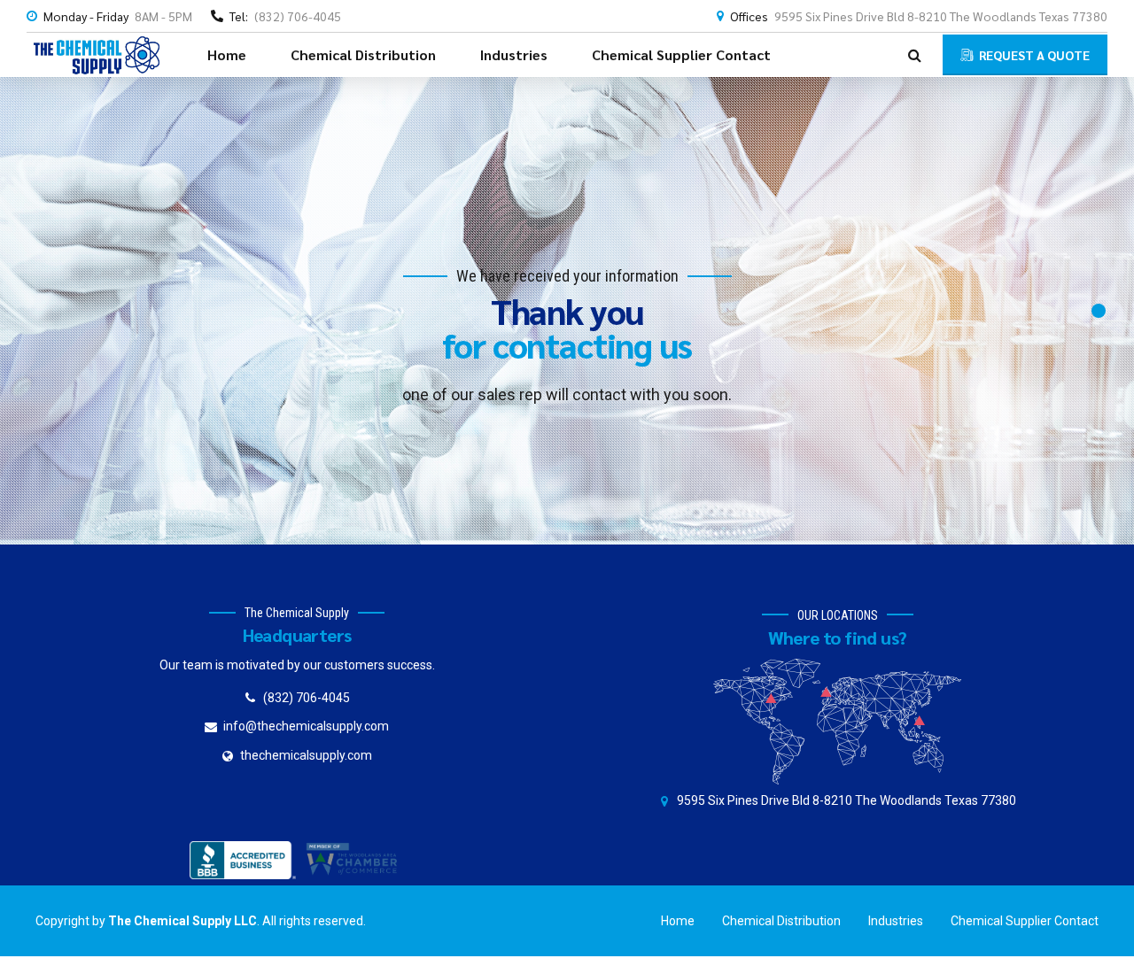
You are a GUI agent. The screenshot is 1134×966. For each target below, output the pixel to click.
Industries (514, 54)
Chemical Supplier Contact (681, 54)
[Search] (914, 55)
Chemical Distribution (363, 54)
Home (226, 54)
